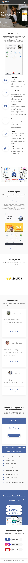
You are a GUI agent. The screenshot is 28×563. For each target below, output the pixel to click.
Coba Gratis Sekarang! (14, 435)
